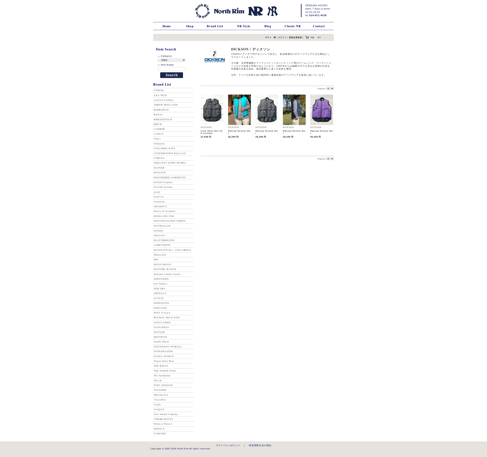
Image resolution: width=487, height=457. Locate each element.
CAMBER (159, 128)
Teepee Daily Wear (164, 360)
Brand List (215, 26)
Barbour (158, 114)
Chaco (157, 138)
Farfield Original (163, 182)
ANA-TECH (160, 95)
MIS (156, 259)
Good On (159, 196)
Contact (319, 26)
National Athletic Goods (167, 273)
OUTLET (159, 298)
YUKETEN (160, 433)
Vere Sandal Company (166, 414)
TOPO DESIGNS (163, 385)
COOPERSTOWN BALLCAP (170, 153)
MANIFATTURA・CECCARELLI (172, 249)
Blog (267, 26)
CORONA (159, 157)
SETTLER (159, 332)
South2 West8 (161, 341)
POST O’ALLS (162, 312)
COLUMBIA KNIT (164, 148)
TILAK (158, 380)
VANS (157, 404)
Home (166, 26)
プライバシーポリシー (228, 445)
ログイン (282, 37)
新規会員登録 (295, 37)
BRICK (158, 124)
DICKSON (160, 172)
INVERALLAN (162, 225)
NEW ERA (160, 288)
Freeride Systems (163, 186)
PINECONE (160, 307)
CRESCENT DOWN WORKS (170, 162)
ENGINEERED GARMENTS (170, 177)
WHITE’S (159, 428)
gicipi (157, 191)
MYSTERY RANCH (165, 269)
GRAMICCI (160, 206)
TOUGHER (160, 389)
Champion (159, 143)
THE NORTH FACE (165, 370)
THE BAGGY (161, 365)
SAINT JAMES (162, 322)
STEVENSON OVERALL (168, 346)
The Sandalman (162, 375)
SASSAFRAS (161, 327)
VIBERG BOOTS (163, 418)
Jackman (158, 230)
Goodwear (159, 201)
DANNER (159, 167)
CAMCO (158, 133)
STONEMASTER (163, 351)
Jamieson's (160, 235)
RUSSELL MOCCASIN (167, 317)
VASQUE (159, 409)
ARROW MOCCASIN (166, 104)
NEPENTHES (161, 278)
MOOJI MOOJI (162, 264)
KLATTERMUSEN (164, 240)
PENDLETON (161, 302)
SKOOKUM (160, 336)
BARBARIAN (161, 109)
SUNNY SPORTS (164, 356)
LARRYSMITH (162, 244)
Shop (190, 26)
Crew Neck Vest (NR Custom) (211, 132)
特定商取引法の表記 (260, 445)
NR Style (243, 26)
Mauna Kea (160, 254)
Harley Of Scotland (164, 211)
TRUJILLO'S (161, 394)
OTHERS (159, 90)
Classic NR (293, 26)
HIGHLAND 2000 (164, 215)
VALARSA (160, 399)
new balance (160, 283)
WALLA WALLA (163, 423)
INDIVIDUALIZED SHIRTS (170, 220)
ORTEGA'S (160, 293)
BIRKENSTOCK (163, 119)
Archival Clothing (164, 99)
